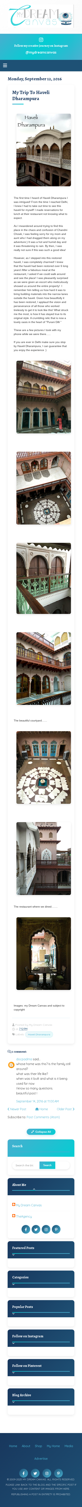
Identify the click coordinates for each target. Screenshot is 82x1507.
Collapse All (43, 1131)
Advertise (41, 1458)
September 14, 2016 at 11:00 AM (37, 1101)
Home (43, 1109)
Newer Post (18, 1109)
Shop (38, 1446)
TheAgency (24, 1216)
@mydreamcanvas (41, 52)
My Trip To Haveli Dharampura (31, 95)
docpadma (24, 1059)
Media (68, 1446)
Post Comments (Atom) (43, 1117)
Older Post (64, 1109)
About (26, 1446)
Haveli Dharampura (39, 1034)
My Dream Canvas (29, 1205)
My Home (53, 1446)
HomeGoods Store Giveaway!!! (48, 1326)
